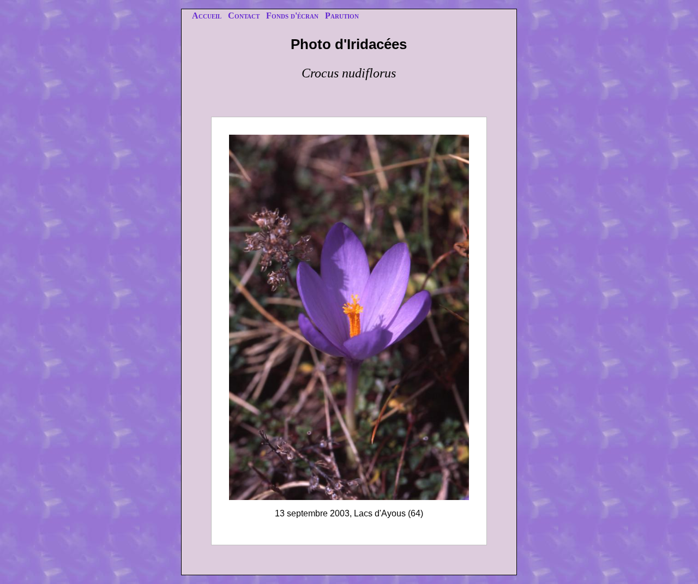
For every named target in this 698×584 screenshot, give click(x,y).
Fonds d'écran (292, 15)
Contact (244, 15)
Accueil (206, 15)
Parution (342, 15)
